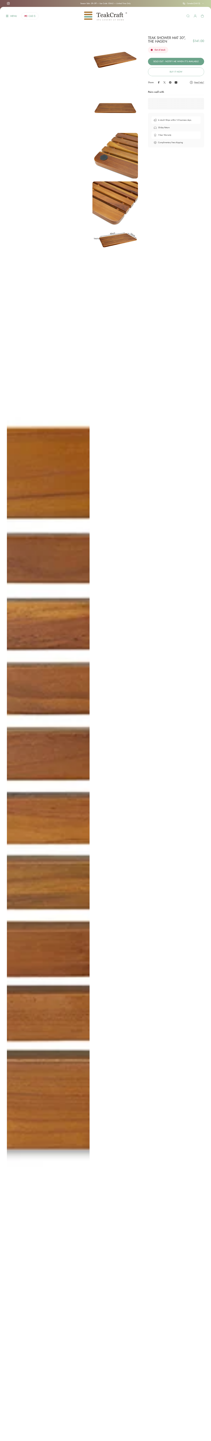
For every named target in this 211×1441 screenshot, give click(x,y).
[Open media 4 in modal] (115, 156)
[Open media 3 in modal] (115, 107)
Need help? (199, 82)
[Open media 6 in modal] (115, 239)
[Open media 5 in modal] (115, 204)
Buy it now (176, 71)
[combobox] (193, 3)
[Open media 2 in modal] (115, 59)
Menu (13, 16)
